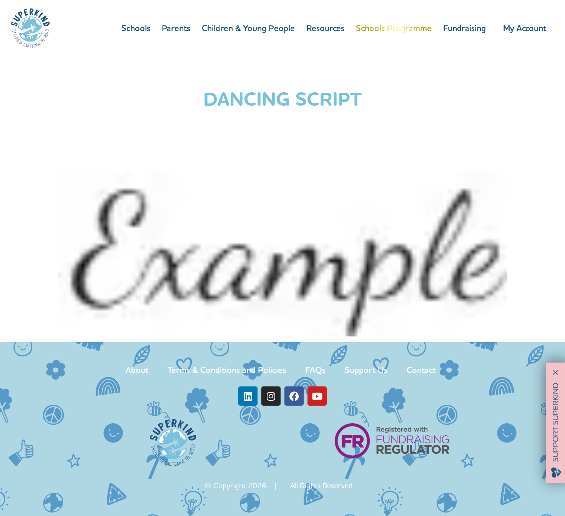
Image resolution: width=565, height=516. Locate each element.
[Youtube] (317, 396)
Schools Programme (394, 28)
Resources (325, 28)
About (137, 370)
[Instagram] (271, 396)
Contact (421, 370)
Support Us (366, 370)
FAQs (315, 370)
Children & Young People (248, 28)
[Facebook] (294, 396)
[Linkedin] (248, 396)
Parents (176, 28)
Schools (135, 28)
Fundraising (464, 28)
